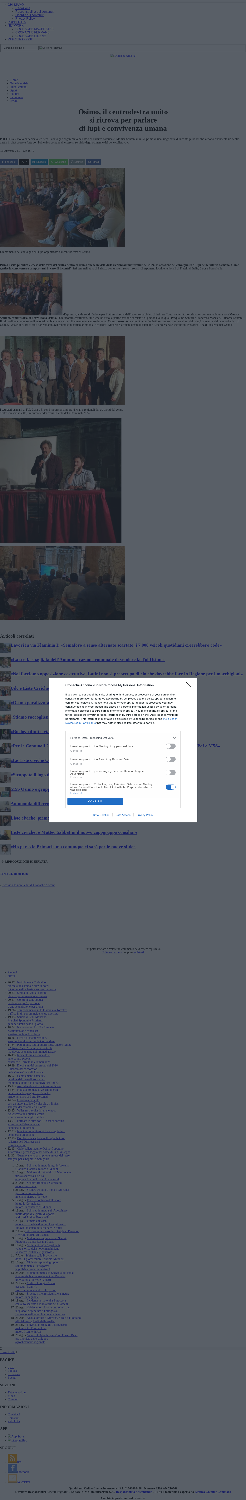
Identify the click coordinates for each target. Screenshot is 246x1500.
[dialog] (123, 750)
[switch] (171, 746)
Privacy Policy (144, 814)
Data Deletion (101, 814)
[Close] (189, 685)
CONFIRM (95, 801)
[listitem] (123, 738)
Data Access (123, 814)
